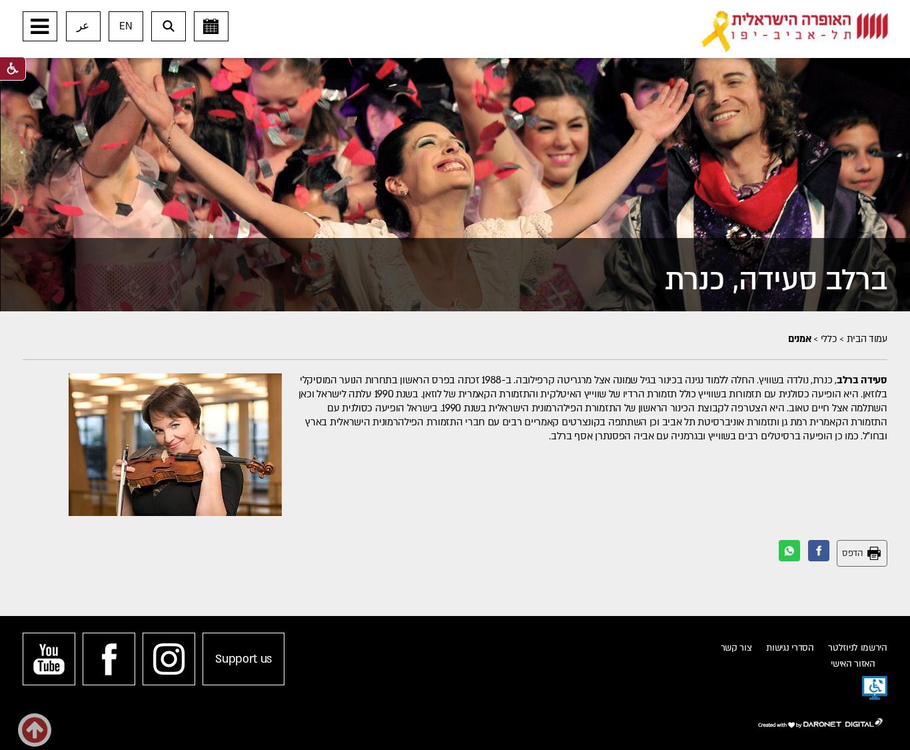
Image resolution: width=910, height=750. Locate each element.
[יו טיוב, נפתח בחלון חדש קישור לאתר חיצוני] (49, 659)
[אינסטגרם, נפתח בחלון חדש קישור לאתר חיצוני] (169, 659)
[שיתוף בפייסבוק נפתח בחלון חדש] (818, 550)
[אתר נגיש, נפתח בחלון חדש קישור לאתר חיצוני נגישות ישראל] (874, 688)
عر (83, 26)
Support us (243, 659)
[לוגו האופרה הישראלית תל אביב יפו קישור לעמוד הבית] (794, 32)
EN (125, 26)
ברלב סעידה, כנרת (776, 280)
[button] (40, 26)
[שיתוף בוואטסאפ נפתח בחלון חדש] (789, 550)
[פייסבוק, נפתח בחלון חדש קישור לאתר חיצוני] (109, 659)
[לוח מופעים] (211, 26)
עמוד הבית (867, 339)
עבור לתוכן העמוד (476, 13)
